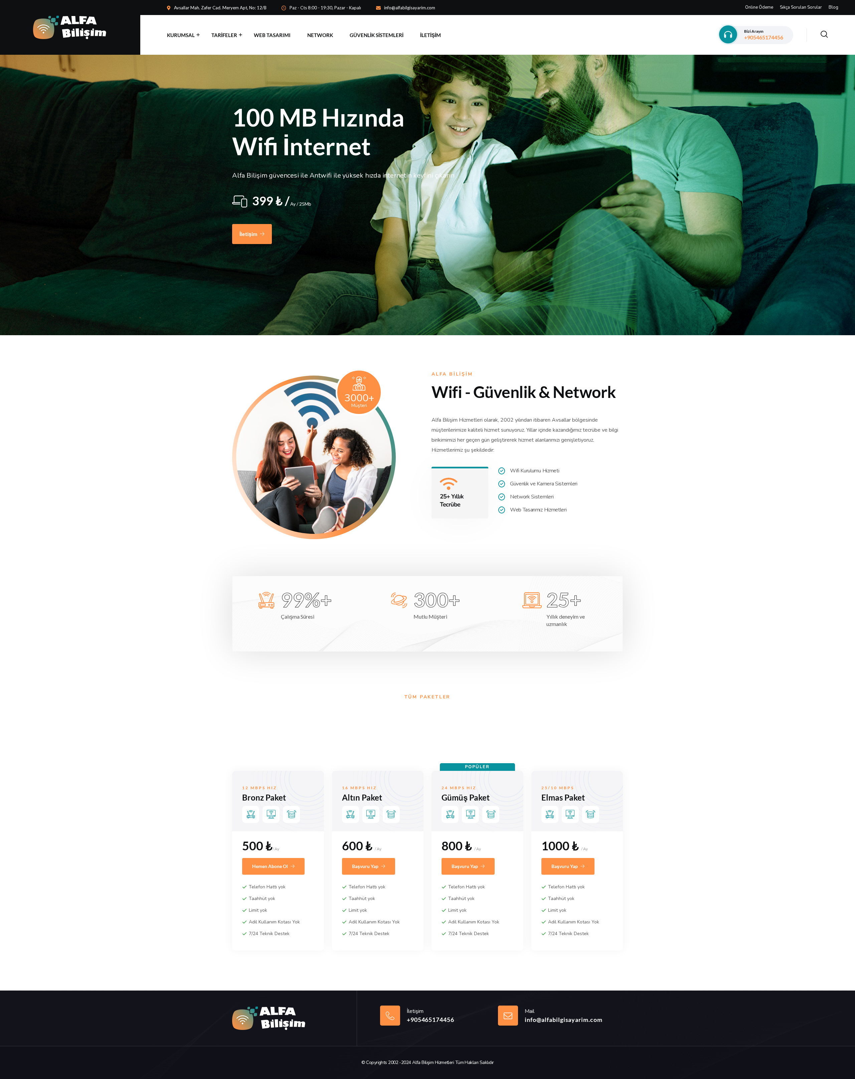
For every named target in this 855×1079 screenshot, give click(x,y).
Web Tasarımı (272, 35)
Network (320, 35)
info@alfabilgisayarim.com (409, 7)
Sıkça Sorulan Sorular (801, 7)
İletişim (430, 35)
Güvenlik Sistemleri (376, 35)
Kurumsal (181, 35)
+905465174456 (763, 34)
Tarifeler (224, 35)
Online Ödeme (759, 7)
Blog (833, 7)
